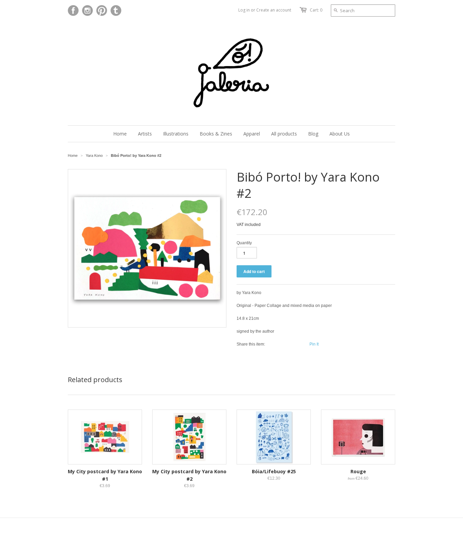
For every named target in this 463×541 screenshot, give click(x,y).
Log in (244, 10)
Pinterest (101, 10)
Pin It (314, 344)
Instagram (87, 10)
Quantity (244, 243)
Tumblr (115, 10)
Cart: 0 (316, 10)
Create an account (273, 10)
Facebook (73, 10)
